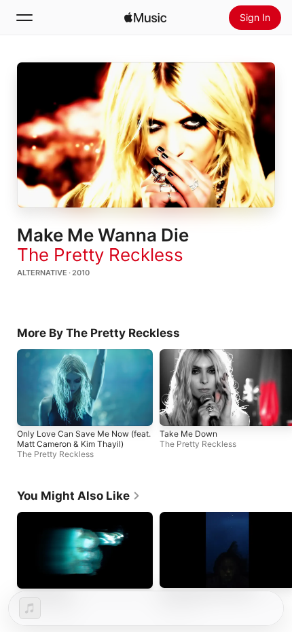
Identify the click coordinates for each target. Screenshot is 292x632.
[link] (79, 495)
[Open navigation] (24, 18)
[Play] (146, 134)
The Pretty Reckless (100, 254)
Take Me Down (188, 433)
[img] (145, 18)
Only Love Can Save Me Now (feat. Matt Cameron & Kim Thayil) (84, 438)
